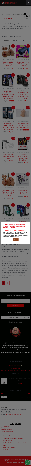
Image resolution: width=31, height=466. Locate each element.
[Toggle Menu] (28, 2)
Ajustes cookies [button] (7, 239)
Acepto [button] (16, 239)
